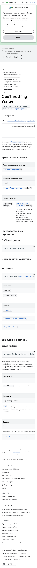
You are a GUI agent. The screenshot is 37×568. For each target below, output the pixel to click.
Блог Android (6, 503)
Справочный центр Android (10, 524)
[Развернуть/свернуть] (13, 70)
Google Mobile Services (9, 536)
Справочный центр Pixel (9, 527)
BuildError (8, 310)
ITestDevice (20, 206)
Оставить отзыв (24, 556)
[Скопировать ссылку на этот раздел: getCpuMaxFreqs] (20, 346)
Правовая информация (10, 553)
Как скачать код (7, 475)
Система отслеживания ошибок (12, 543)
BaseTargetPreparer (17, 109)
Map (5, 406)
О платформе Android (9, 550)
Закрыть (18, 31)
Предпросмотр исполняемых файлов (13, 478)
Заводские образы (7, 482)
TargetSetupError (10, 327)
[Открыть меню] (3, 2)
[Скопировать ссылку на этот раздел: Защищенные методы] (30, 340)
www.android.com (7, 533)
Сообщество (22, 550)
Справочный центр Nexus (10, 530)
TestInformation (16, 188)
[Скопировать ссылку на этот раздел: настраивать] (15, 268)
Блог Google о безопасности (11, 506)
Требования (5, 472)
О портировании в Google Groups (12, 515)
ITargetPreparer (17, 142)
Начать (18, 38)
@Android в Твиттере (8, 496)
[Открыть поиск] (23, 2)
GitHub (4, 488)
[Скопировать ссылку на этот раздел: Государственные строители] (17, 234)
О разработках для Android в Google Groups (16, 512)
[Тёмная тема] (34, 246)
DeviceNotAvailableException (15, 319)
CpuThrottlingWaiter (12, 170)
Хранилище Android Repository (11, 469)
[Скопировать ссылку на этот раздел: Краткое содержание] (29, 157)
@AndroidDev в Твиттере (9, 499)
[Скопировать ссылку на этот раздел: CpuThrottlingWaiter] (22, 240)
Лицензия (23, 553)
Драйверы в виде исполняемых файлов (14, 485)
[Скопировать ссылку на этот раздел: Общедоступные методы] (4, 262)
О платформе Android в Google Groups (14, 509)
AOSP (3, 65)
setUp (6, 188)
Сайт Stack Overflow (8, 540)
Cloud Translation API (10, 53)
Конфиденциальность (10, 556)
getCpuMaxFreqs (22, 204)
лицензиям (16, 452)
